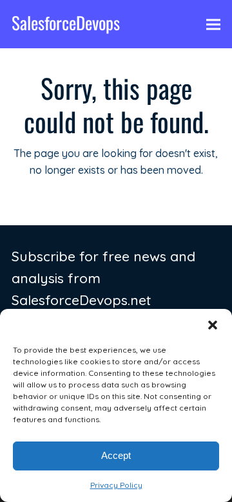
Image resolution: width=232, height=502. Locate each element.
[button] (212, 325)
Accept (116, 455)
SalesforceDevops (66, 22)
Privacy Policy (116, 485)
